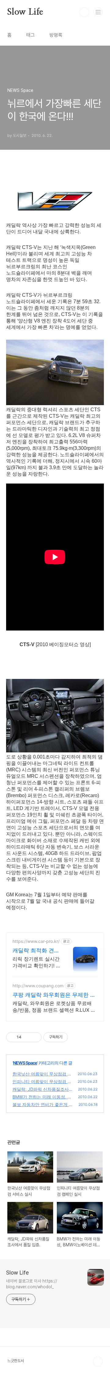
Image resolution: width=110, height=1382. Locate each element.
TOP (98, 1361)
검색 (84, 12)
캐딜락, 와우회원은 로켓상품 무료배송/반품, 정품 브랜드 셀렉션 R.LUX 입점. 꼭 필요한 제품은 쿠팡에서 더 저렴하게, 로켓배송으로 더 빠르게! (54, 1006)
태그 (30, 35)
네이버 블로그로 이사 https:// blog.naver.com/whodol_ (31, 1283)
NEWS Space (25, 1062)
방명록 (56, 35)
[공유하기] (27, 1037)
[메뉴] (98, 12)
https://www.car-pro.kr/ (36, 941)
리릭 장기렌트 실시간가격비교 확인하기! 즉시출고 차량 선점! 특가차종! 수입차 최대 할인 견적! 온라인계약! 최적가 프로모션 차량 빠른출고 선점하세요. (37, 962)
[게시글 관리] (34, 1037)
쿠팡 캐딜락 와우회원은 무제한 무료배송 (54, 995)
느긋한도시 (15, 1360)
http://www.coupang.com (38, 985)
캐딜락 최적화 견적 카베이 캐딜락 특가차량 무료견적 (36, 950)
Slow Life (25, 12)
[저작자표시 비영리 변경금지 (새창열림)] (76, 1037)
